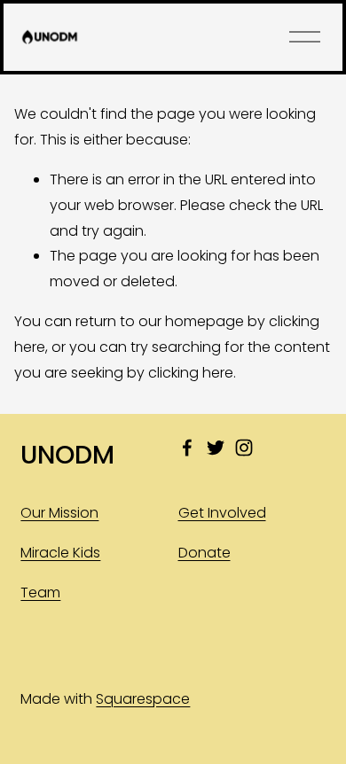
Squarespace (143, 699)
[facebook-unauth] (187, 447)
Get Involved (222, 513)
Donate (204, 552)
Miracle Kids (60, 552)
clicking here (190, 373)
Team (40, 592)
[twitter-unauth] (215, 447)
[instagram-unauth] (244, 447)
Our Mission (59, 513)
